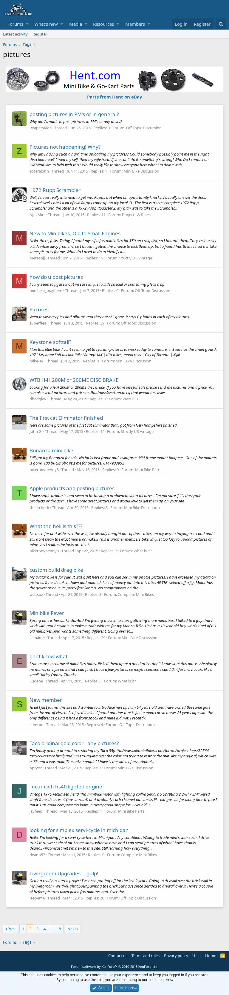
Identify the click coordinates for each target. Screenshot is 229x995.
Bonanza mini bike (51, 450)
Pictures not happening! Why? (65, 146)
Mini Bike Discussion (141, 171)
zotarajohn (39, 171)
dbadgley (38, 399)
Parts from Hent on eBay (114, 97)
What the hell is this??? (56, 526)
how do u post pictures (56, 276)
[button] (27, 24)
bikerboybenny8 (44, 469)
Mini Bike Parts (148, 469)
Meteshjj (37, 258)
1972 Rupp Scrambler (55, 190)
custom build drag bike (56, 569)
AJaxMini (37, 214)
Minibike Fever (47, 613)
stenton (37, 724)
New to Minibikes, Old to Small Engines (75, 233)
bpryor (36, 768)
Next (71, 928)
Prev (11, 928)
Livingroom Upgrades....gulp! (64, 873)
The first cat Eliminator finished (66, 417)
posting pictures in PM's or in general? (74, 114)
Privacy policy (176, 955)
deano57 (37, 854)
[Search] (221, 24)
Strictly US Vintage (135, 258)
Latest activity (15, 34)
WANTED (130, 399)
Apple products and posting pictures (72, 488)
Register (40, 34)
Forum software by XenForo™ (114, 966)
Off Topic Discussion (144, 127)
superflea (38, 323)
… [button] (52, 928)
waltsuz (36, 594)
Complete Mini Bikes (136, 594)
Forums (15, 24)
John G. (36, 431)
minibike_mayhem (46, 290)
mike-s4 (36, 361)
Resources (103, 24)
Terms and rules (145, 955)
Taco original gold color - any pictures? (74, 743)
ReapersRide (41, 127)
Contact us (117, 955)
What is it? (143, 550)
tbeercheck (39, 507)
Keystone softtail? (50, 342)
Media (75, 24)
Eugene (36, 681)
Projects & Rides (136, 214)
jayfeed (36, 811)
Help (196, 955)
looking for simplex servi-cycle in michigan (79, 830)
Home (210, 955)
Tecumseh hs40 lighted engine (66, 786)
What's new (46, 24)
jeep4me (37, 637)
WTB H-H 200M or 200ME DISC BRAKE (74, 379)
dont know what (49, 656)
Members (135, 24)
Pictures (39, 309)
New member (46, 699)
